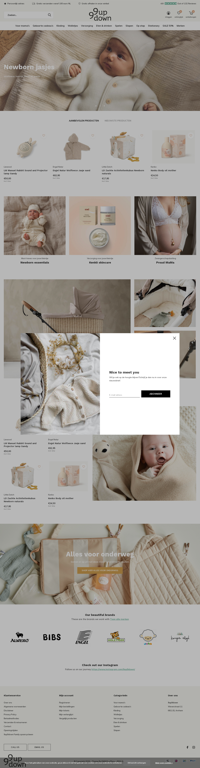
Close (174, 338)
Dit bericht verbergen (137, 763)
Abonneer (155, 394)
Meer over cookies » (164, 763)
